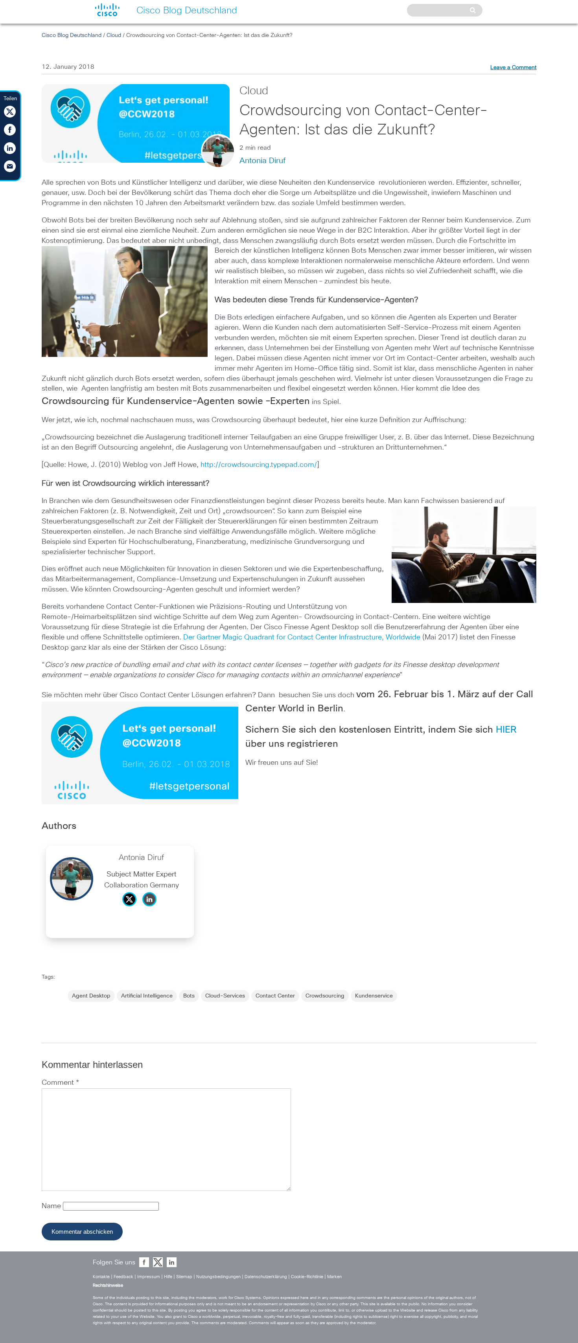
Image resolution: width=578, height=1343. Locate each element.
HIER (506, 730)
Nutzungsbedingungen (218, 1277)
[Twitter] (131, 908)
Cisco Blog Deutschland (71, 35)
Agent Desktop (91, 996)
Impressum (148, 1277)
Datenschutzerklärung (266, 1277)
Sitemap (184, 1277)
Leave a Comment (513, 67)
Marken (334, 1277)
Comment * (60, 1082)
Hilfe (168, 1277)
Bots (189, 996)
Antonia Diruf (262, 161)
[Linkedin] (151, 908)
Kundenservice (374, 996)
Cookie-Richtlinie (307, 1277)
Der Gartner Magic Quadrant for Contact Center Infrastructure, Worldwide (302, 637)
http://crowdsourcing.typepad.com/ (259, 464)
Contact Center (275, 996)
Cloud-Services (225, 996)
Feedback (123, 1277)
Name (52, 1206)
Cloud (114, 35)
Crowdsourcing (325, 996)
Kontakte (101, 1277)
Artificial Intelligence (147, 996)
